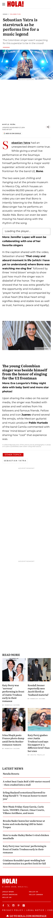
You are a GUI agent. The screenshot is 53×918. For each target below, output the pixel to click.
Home (5, 14)
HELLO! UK (6, 897)
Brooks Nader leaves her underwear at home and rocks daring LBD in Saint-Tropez (24, 824)
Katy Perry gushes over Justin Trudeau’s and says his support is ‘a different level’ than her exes (39, 743)
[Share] (48, 127)
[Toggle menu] (3, 4)
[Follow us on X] (8, 905)
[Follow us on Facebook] (3, 905)
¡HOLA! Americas (9, 894)
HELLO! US (33, 892)
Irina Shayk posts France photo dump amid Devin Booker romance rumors (13, 739)
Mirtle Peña (8, 124)
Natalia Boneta (11, 773)
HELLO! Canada (36, 894)
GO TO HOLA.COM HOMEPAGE (28, 916)
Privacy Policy (12, 910)
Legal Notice (35, 910)
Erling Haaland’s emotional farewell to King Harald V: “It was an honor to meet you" (25, 795)
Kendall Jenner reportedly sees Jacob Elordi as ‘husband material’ (38, 689)
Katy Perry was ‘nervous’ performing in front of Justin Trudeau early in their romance (13, 693)
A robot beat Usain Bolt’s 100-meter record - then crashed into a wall (26, 783)
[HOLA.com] (26, 881)
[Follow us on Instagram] (13, 905)
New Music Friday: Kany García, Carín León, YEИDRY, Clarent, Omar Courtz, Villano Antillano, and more (24, 810)
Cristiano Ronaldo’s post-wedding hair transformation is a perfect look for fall (24, 862)
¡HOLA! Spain (8, 892)
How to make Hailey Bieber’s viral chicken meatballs (26, 836)
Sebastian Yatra (20, 142)
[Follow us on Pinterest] (19, 905)
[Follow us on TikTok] (24, 905)
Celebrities (15, 14)
